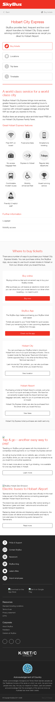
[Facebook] (5, 641)
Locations (14, 56)
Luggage (6, 221)
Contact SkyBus (15, 550)
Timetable (14, 76)
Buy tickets (48, 12)
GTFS (5, 616)
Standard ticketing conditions (13, 606)
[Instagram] (18, 641)
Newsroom (13, 557)
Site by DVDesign (47, 698)
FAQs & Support (15, 543)
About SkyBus (8, 626)
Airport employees (16, 578)
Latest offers (14, 571)
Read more (27, 525)
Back (8, 12)
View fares (27, 413)
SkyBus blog (14, 564)
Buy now (27, 298)
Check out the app (27, 333)
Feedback (6, 630)
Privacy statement (9, 613)
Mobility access (9, 227)
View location (27, 373)
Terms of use (7, 609)
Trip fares (14, 66)
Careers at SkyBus (9, 633)
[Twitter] (11, 641)
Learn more (27, 473)
